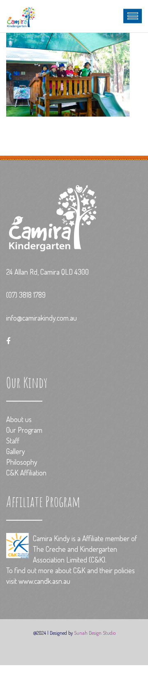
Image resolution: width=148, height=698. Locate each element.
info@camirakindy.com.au (41, 317)
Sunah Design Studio (95, 632)
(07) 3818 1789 (26, 294)
